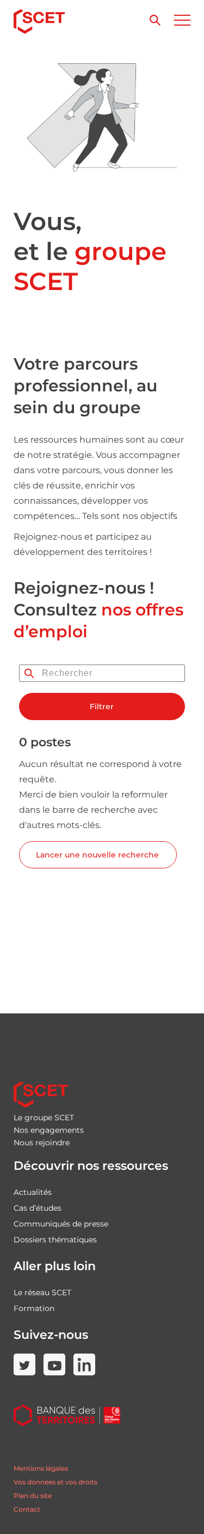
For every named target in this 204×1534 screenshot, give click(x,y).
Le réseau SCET (42, 1292)
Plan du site (33, 1495)
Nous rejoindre (42, 1143)
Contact (27, 1509)
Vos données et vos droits (55, 1482)
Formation (34, 1308)
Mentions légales (41, 1468)
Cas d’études (37, 1208)
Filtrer (102, 706)
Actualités (33, 1192)
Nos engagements (49, 1130)
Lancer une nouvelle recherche (97, 855)
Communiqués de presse (61, 1224)
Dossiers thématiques (55, 1240)
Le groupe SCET (44, 1117)
